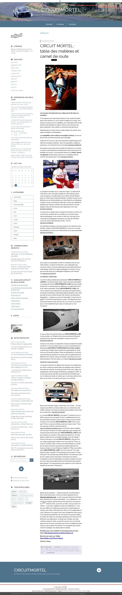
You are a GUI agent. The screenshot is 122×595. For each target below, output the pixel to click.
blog (88, 590)
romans (20, 499)
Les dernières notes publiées (61, 588)
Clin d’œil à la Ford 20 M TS (21, 390)
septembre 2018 (16, 65)
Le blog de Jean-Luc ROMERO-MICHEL (21, 123)
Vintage (16, 235)
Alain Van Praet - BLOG (20, 104)
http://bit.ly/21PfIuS (67, 157)
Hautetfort (65, 586)
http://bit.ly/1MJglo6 (46, 209)
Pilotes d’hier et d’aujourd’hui (21, 344)
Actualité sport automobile (19, 285)
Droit (15, 208)
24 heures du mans (26, 495)
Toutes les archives (17, 90)
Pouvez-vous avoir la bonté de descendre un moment (22, 114)
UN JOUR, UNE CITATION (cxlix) (21, 102)
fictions (14, 495)
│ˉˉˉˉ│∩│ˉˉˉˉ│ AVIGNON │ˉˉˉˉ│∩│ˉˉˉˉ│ (19, 134)
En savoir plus (82, 593)
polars (14, 491)
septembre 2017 (16, 76)
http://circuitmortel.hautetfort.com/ (50, 428)
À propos (72, 24)
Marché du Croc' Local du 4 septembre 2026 (21, 150)
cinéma (57, 550)
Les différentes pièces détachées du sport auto (21, 289)
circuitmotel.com (54, 549)
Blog (15, 201)
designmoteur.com (65, 549)
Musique (16, 227)
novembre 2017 (16, 71)
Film (15, 212)
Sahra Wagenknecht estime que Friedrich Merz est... (21, 143)
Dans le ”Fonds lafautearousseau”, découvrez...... (22, 108)
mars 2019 (14, 62)
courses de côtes (17, 503)
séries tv (62, 550)
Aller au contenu (6, 4)
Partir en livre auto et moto (21, 435)
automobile (17, 197)
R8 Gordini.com (16, 295)
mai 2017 (14, 87)
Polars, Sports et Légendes (19, 298)
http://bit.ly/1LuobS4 (75, 359)
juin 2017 (14, 84)
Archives (60, 24)
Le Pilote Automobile (17, 292)
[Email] (21, 468)
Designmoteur (15, 301)
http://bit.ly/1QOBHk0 (46, 223)
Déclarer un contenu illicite (38, 590)
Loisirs (16, 220)
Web (15, 238)
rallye (14, 506)
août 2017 (14, 79)
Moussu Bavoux (16, 131)
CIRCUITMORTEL (61, 10)
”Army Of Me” (15, 127)
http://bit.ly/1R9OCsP (74, 145)
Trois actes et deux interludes (20, 138)
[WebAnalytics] (61, 1)
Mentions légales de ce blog (50, 590)
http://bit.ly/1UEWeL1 (46, 232)
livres (13, 499)
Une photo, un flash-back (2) (22, 445)
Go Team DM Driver (17, 309)
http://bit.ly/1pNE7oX (46, 340)
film (53, 550)
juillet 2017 (14, 82)
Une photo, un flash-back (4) (22, 401)
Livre (15, 216)
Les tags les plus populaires (73, 588)
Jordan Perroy (15, 306)
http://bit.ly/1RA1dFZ (58, 412)
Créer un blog (58, 586)
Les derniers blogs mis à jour (48, 588)
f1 (26, 499)
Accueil (49, 24)
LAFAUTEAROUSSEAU (22, 110)
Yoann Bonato (15, 303)
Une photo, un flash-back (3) (22, 424)
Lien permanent (47, 547)
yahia (13, 254)
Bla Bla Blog (15, 139)
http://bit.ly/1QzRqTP (49, 273)
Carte (16, 316)
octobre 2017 (15, 73)
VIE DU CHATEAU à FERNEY (20, 116)
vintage (28, 503)
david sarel (22, 491)
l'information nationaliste (25, 157)
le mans (49, 550)
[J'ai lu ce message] (120, 593)
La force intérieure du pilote (22, 354)
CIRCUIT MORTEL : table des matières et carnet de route (59, 51)
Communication (19, 205)
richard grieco (69, 550)
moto (15, 223)
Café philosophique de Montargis (21, 127)
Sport (15, 231)
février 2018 (15, 68)
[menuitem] (49, 24)
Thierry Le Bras (17, 267)
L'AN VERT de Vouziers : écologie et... (21, 151)
